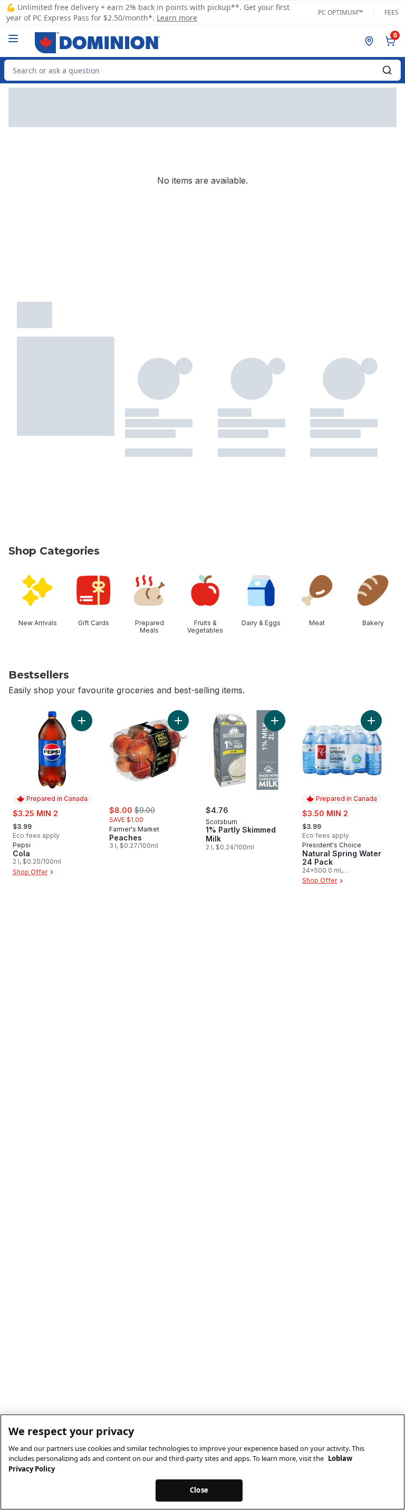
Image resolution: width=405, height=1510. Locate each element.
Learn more (177, 18)
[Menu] (13, 38)
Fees (391, 12)
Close (199, 1490)
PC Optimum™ (340, 12)
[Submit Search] (387, 70)
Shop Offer (30, 872)
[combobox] (202, 70)
